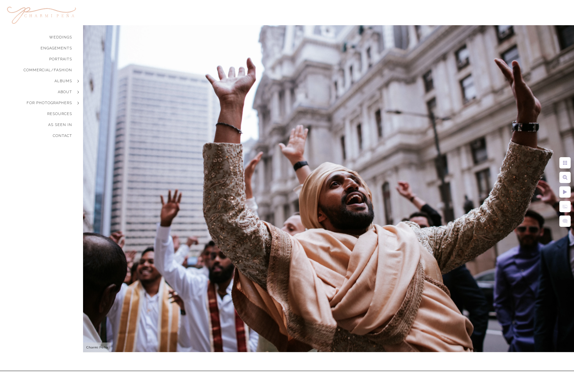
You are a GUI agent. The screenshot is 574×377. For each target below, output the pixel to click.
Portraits (60, 59)
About (65, 92)
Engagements (56, 48)
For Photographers (49, 103)
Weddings (60, 37)
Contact (62, 136)
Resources (59, 114)
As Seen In (60, 125)
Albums (63, 81)
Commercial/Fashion (48, 70)
